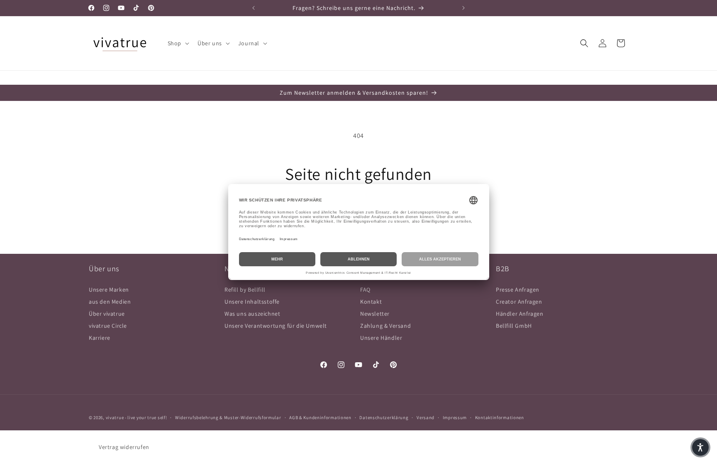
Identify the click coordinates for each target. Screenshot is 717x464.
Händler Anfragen (520, 313)
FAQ (365, 289)
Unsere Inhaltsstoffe (252, 301)
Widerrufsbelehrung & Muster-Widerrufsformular (228, 417)
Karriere (99, 337)
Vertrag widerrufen (124, 447)
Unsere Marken (109, 289)
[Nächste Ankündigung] (463, 8)
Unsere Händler (381, 337)
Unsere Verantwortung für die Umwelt (275, 325)
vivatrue (115, 417)
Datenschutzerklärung (383, 417)
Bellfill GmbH (514, 325)
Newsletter (375, 313)
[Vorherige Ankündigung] (253, 8)
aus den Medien (110, 301)
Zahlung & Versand (385, 325)
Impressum (455, 417)
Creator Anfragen (519, 301)
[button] (178, 43)
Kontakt (371, 301)
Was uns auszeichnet (252, 313)
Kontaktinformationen (499, 417)
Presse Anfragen (517, 289)
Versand (425, 417)
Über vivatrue (107, 313)
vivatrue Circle (108, 325)
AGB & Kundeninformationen (320, 417)
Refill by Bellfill (245, 289)
